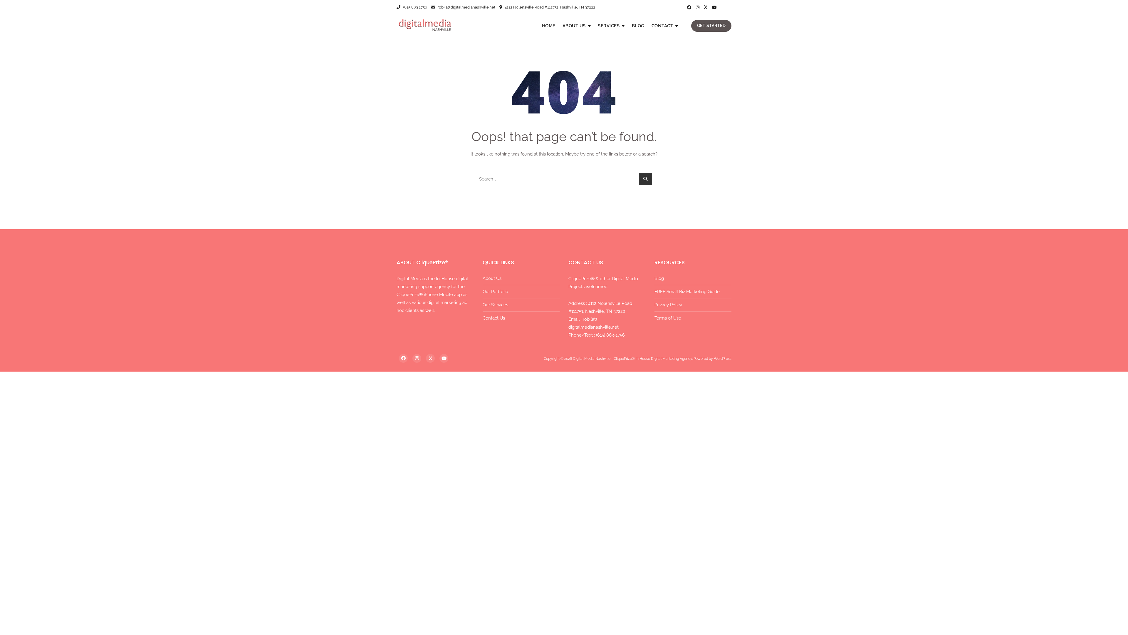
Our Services (495, 305)
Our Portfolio (495, 291)
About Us (492, 278)
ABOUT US (574, 26)
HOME (548, 26)
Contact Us (494, 318)
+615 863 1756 (414, 7)
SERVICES (609, 26)
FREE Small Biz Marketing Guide (687, 291)
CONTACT (662, 26)
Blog (659, 278)
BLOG (638, 26)
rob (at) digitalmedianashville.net (466, 7)
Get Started (711, 25)
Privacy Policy (668, 305)
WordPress (722, 359)
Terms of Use (667, 318)
